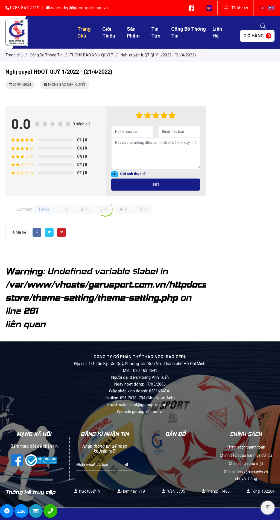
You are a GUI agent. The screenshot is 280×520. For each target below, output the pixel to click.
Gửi (155, 184)
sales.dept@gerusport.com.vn (79, 7)
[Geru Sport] (16, 32)
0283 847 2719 (24, 7)
